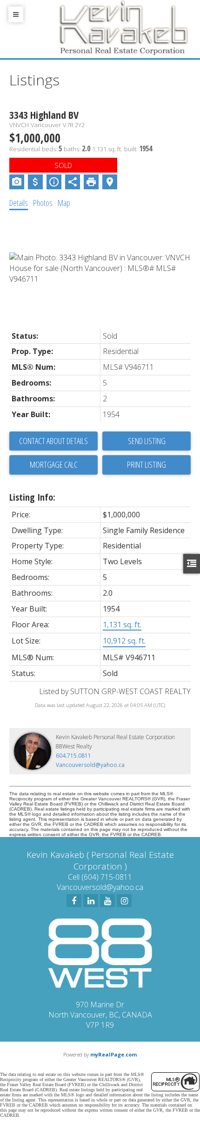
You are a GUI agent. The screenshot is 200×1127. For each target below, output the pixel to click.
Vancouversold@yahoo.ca (90, 765)
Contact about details (53, 440)
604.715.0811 (73, 756)
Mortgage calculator (53, 465)
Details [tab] (18, 202)
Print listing (146, 464)
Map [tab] (64, 202)
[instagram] (124, 900)
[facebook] (74, 900)
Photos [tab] (43, 202)
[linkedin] (90, 900)
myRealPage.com (113, 1054)
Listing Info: (32, 497)
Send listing (147, 440)
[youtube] (107, 900)
